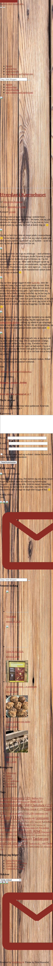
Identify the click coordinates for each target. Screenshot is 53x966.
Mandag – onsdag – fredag (13, 382)
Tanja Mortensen (13, 860)
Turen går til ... (37, 843)
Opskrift (30, 831)
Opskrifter (10, 783)
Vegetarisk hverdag (15, 868)
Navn (3, 438)
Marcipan (27, 824)
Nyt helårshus (12, 781)
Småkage (28, 835)
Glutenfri (29, 818)
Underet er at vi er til (15, 866)
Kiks (38, 822)
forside (9, 66)
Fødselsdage (41, 813)
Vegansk (9, 847)
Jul (29, 821)
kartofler (36, 282)
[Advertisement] (26, 35)
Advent (5, 798)
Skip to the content (8, 1)
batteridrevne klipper (9, 322)
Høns (20, 822)
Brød (36, 801)
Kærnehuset (14, 371)
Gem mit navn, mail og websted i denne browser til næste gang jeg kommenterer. (25, 455)
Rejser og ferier (15, 835)
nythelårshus (8, 828)
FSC (30, 813)
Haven (11, 822)
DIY (16, 809)
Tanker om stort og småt (24, 840)
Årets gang (36, 846)
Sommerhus (26, 371)
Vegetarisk (21, 846)
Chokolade (41, 805)
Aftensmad (11, 773)
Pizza (3, 835)
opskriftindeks (12, 71)
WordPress (17, 962)
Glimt (11, 817)
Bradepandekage (10, 801)
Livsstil (12, 212)
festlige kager (32, 809)
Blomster (21, 798)
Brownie (25, 802)
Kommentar (6, 413)
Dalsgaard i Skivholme (16, 863)
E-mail (4, 443)
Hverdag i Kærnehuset (23, 194)
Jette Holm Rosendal (12, 202)
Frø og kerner (16, 813)
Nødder (11, 831)
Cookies (5, 809)
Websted (4, 448)
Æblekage (4, 371)
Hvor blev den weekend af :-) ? (15, 394)
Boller (37, 798)
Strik (27, 839)
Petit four (47, 832)
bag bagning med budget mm (19, 74)
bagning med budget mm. (12, 4)
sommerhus (11, 68)
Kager (9, 775)
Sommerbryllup (43, 835)
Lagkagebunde (11, 825)
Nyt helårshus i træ (27, 827)
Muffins (41, 825)
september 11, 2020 (17, 207)
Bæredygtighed (15, 805)
